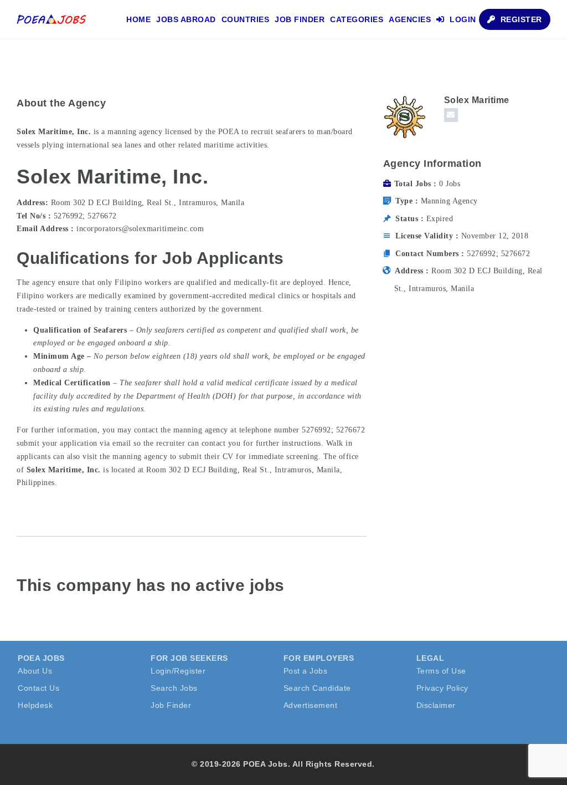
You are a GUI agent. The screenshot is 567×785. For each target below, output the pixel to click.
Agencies (410, 19)
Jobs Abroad (186, 19)
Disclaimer (436, 705)
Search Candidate (317, 688)
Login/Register (178, 670)
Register (520, 19)
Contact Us (38, 688)
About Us (35, 670)
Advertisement (311, 705)
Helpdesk (35, 705)
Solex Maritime (476, 100)
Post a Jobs (306, 670)
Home (138, 19)
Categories (356, 19)
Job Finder (299, 19)
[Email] (451, 115)
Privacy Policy (442, 688)
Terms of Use (441, 670)
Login (461, 19)
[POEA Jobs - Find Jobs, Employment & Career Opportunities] (52, 19)
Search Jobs (174, 688)
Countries (245, 19)
